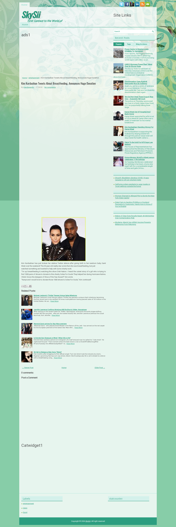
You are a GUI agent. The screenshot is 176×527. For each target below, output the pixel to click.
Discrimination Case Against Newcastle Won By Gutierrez (136, 82)
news (25, 508)
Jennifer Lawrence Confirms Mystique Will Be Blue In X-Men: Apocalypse (60, 310)
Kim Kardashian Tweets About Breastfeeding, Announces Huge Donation (58, 83)
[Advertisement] (63, 57)
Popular (119, 44)
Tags (129, 44)
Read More (54, 301)
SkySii (30, 14)
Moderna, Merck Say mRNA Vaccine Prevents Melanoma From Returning (133, 223)
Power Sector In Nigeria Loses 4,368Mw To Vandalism (136, 50)
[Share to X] (27, 286)
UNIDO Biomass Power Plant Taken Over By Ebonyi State (138, 65)
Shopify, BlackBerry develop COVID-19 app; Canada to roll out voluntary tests (132, 179)
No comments (50, 87)
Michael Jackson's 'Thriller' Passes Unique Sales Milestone (55, 295)
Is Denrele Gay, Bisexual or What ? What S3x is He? (52, 338)
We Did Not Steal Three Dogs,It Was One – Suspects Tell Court (139, 98)
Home (24, 5)
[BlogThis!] (25, 286)
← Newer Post (27, 368)
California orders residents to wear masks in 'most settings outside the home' (132, 185)
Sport (25, 512)
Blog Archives (141, 44)
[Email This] (22, 286)
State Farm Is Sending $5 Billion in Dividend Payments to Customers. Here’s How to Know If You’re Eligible (133, 204)
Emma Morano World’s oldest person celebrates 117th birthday (139, 158)
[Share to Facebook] (30, 286)
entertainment (34, 78)
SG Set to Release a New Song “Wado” (48, 352)
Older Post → (100, 368)
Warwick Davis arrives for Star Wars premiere (50, 324)
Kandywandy (29, 87)
